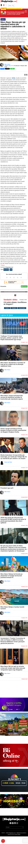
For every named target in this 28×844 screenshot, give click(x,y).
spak (11, 269)
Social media (22, 308)
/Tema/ (3, 265)
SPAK (13, 78)
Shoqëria (14, 308)
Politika (7, 308)
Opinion (3, 19)
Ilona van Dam (8, 462)
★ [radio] (7, 277)
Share (3, 68)
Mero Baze (7, 64)
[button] (3, 841)
